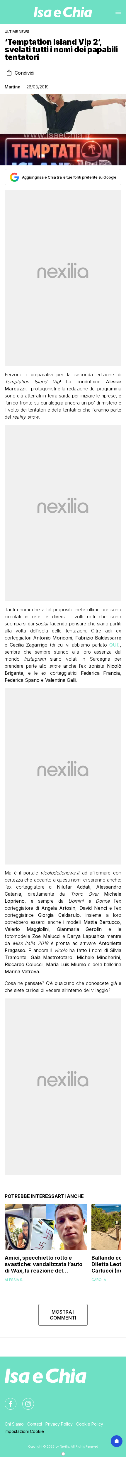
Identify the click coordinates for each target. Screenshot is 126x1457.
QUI (113, 645)
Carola (98, 1280)
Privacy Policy (59, 1423)
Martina (13, 86)
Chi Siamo (14, 1423)
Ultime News (17, 31)
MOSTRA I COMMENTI (63, 1315)
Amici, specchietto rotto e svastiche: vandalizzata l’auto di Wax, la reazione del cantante (43, 1264)
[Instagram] (24, 1400)
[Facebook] (7, 1400)
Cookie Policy (89, 1423)
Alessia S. (14, 1280)
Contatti (34, 1423)
